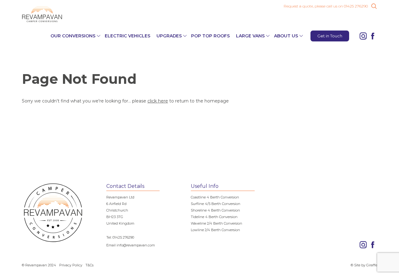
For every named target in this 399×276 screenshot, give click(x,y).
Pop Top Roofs (210, 36)
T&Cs (89, 265)
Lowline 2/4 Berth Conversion (215, 230)
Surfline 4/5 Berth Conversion (215, 204)
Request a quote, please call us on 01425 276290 (326, 6)
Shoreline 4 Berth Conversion (215, 210)
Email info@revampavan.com (130, 245)
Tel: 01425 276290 (120, 237)
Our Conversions (72, 36)
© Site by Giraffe (364, 265)
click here (157, 101)
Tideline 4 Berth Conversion (214, 217)
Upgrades (169, 36)
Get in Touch (329, 35)
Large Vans (250, 36)
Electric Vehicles (127, 36)
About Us (286, 36)
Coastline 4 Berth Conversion (215, 197)
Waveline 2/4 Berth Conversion (216, 223)
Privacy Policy (70, 265)
